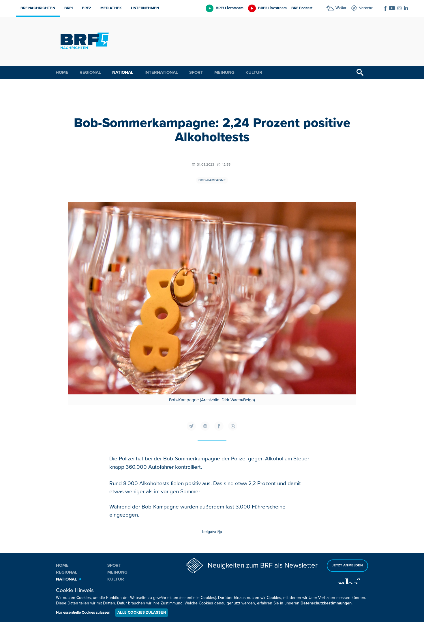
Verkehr (366, 8)
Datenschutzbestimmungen (326, 603)
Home (62, 72)
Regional (90, 72)
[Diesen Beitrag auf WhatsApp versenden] (232, 426)
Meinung (224, 72)
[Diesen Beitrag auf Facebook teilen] (219, 426)
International (161, 72)
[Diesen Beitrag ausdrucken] (205, 426)
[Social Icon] (385, 8)
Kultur (253, 72)
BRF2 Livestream (272, 8)
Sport (196, 72)
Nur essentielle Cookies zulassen (83, 612)
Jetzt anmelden (347, 565)
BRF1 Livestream (229, 8)
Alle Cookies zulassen (141, 612)
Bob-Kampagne (212, 180)
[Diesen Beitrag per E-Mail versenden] (191, 426)
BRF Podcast (301, 8)
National (122, 72)
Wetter (340, 7)
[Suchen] (360, 72)
